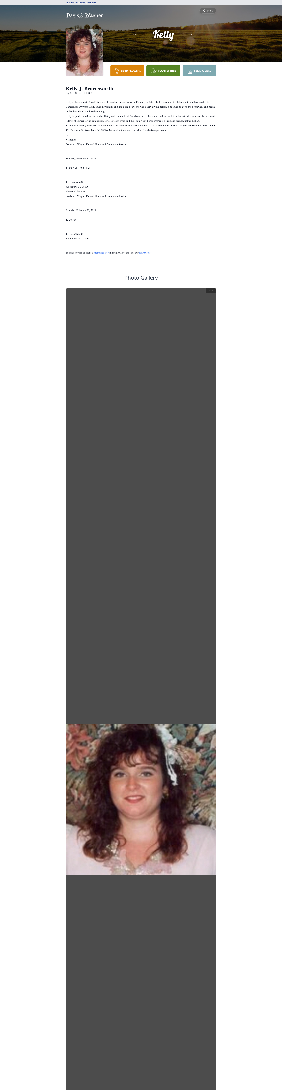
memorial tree (101, 252)
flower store (145, 252)
